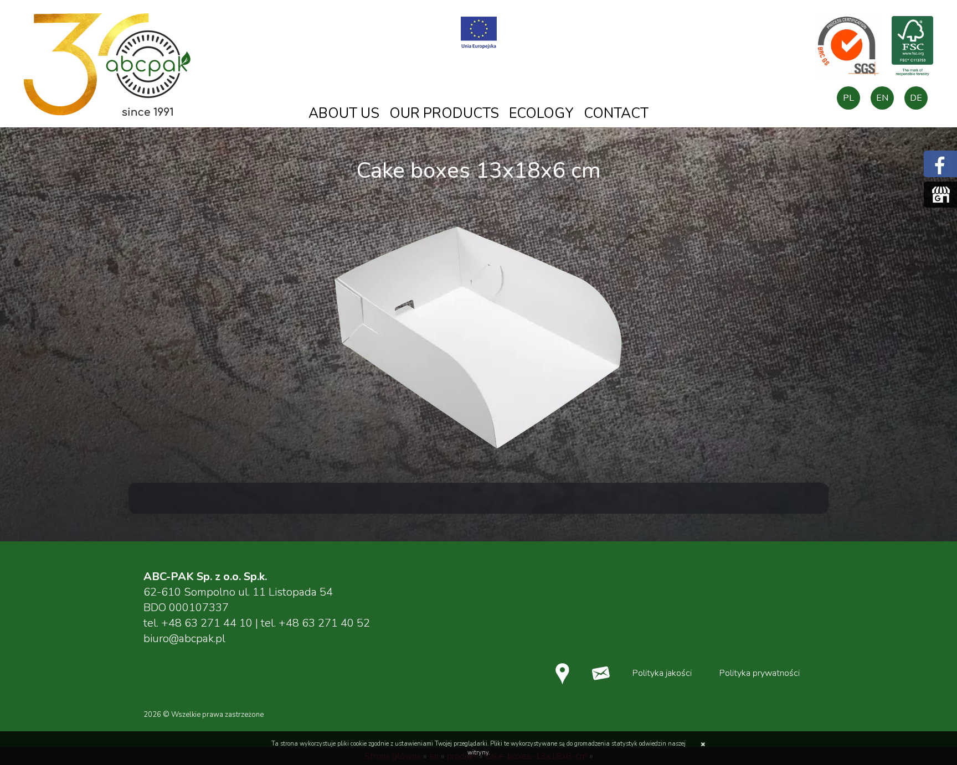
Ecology (541, 113)
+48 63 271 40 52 (324, 623)
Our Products (444, 113)
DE (916, 98)
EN (882, 98)
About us (343, 113)
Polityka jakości (662, 673)
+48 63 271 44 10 (207, 623)
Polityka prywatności (759, 673)
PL (848, 98)
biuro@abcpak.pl (184, 638)
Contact (616, 113)
